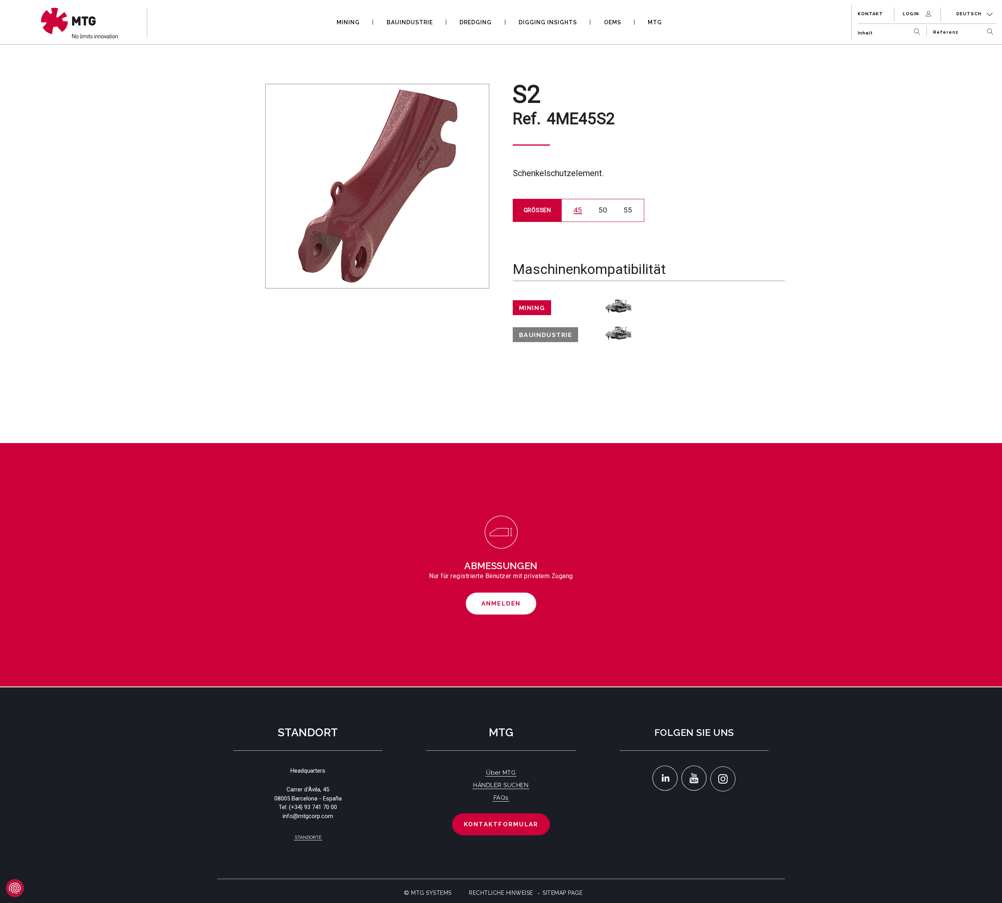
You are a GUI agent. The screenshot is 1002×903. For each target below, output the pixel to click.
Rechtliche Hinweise (501, 893)
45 (577, 210)
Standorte (308, 837)
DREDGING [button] (476, 22)
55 (628, 210)
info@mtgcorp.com (308, 816)
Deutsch (969, 13)
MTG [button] (655, 22)
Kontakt (870, 13)
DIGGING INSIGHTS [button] (548, 22)
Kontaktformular (501, 824)
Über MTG (500, 772)
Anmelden (501, 603)
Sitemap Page (562, 893)
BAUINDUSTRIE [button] (410, 22)
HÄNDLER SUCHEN (500, 785)
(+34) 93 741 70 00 (313, 807)
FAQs (501, 797)
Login (912, 13)
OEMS (612, 22)
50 (602, 210)
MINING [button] (348, 22)
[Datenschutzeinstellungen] (15, 888)
